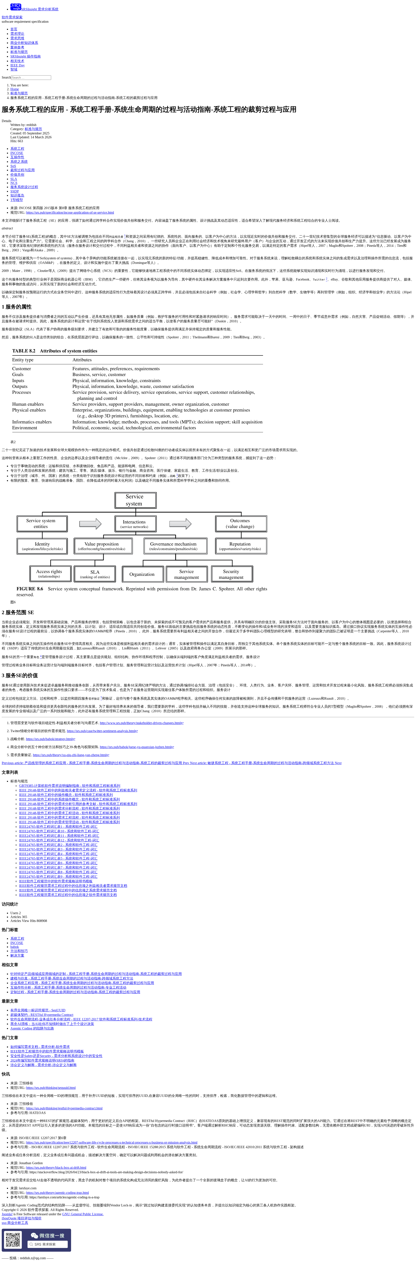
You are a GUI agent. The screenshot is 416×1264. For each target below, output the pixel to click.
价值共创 (17, 174)
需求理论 (17, 34)
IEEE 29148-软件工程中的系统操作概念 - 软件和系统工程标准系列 (69, 799)
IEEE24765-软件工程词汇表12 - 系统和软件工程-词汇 (59, 840)
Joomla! (7, 1214)
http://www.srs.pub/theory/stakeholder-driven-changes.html (140, 723)
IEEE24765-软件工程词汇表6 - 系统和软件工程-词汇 (58, 863)
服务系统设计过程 (24, 187)
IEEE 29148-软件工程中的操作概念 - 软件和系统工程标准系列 (66, 795)
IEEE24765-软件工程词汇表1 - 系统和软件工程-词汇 (58, 826)
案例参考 (17, 47)
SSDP (14, 191)
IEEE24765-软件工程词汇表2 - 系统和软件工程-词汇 (58, 845)
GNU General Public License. (83, 1214)
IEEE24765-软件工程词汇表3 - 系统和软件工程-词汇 (58, 849)
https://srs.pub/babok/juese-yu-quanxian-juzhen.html (135, 747)
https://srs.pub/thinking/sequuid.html (51, 1088)
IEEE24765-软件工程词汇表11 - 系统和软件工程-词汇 (59, 836)
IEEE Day (17, 65)
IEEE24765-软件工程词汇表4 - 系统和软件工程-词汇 (58, 854)
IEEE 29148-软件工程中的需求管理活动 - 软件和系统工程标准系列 (69, 822)
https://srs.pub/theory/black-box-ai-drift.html (56, 1167)
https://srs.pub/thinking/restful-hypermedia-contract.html (64, 1108)
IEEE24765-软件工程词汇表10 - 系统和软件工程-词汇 (59, 831)
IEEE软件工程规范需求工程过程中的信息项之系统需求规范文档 (68, 890)
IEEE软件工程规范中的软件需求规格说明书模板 (56, 881)
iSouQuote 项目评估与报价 (22, 1218)
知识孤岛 (17, 195)
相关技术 (17, 61)
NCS (13, 183)
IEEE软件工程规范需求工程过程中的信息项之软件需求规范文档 (68, 895)
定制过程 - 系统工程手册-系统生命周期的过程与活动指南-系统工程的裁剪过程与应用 (75, 992)
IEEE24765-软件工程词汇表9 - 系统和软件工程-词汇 (58, 876)
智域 (13, 69)
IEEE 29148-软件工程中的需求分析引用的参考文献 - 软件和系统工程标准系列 (78, 804)
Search (6, 77)
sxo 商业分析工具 (15, 1223)
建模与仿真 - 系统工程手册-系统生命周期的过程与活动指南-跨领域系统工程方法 (71, 978)
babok (14, 947)
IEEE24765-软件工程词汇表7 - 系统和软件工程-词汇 (58, 867)
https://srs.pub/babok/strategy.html (49, 739)
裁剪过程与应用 (22, 170)
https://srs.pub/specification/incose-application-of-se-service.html (70, 212)
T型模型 (16, 200)
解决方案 (17, 955)
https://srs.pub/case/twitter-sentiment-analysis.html (101, 731)
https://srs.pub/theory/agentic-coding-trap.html (57, 1193)
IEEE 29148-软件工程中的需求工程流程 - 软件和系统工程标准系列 (69, 817)
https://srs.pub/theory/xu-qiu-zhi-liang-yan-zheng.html (69, 755)
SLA (13, 179)
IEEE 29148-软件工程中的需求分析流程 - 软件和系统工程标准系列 (69, 808)
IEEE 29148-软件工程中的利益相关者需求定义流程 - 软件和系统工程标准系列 (78, 790)
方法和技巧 (19, 951)
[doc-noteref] (125, 236)
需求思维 (17, 38)
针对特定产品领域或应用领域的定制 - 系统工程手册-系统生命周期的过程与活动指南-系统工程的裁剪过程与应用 (96, 974)
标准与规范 (19, 52)
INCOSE (16, 153)
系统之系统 (19, 161)
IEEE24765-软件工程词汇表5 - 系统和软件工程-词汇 (58, 858)
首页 (13, 29)
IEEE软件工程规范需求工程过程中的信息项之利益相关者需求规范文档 (73, 886)
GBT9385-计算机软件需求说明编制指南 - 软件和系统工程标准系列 (69, 786)
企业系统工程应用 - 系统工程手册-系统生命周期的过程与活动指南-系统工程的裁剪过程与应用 (82, 983)
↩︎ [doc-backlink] (182, 723)
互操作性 (17, 157)
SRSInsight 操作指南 (25, 56)
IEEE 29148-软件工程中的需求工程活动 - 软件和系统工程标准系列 (69, 813)
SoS (13, 166)
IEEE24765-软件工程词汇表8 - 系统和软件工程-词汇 (58, 872)
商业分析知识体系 (24, 43)
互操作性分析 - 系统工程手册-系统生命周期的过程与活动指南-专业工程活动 (68, 987)
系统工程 (17, 148)
